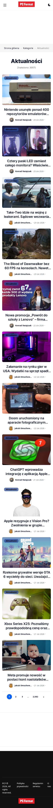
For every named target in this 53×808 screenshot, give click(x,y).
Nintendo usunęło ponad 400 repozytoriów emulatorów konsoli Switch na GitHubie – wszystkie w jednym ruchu (26, 112)
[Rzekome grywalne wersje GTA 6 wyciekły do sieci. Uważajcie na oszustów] (26, 552)
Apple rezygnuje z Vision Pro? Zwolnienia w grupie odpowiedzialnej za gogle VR (26, 523)
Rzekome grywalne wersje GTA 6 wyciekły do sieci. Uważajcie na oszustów (26, 574)
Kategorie (28, 48)
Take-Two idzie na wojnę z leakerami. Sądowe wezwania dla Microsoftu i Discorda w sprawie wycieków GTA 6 (26, 214)
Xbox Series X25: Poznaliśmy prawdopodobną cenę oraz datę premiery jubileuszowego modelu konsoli (26, 626)
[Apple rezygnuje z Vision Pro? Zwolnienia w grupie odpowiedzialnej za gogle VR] (26, 501)
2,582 (35, 696)
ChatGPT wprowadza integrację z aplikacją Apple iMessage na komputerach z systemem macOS (26, 472)
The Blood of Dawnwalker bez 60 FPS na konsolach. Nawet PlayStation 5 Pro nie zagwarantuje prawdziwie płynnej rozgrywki (26, 266)
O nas (49, 785)
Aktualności (11, 78)
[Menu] (5, 5)
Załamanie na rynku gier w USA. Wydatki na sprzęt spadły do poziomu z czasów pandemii (26, 369)
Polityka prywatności (22, 785)
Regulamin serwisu (38, 785)
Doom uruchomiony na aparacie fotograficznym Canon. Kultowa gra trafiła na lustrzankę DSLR (26, 420)
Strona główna (11, 48)
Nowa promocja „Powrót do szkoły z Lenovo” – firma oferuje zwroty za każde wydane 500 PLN (26, 317)
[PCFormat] (26, 801)
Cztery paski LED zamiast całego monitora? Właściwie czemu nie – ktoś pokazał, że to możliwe (26, 163)
